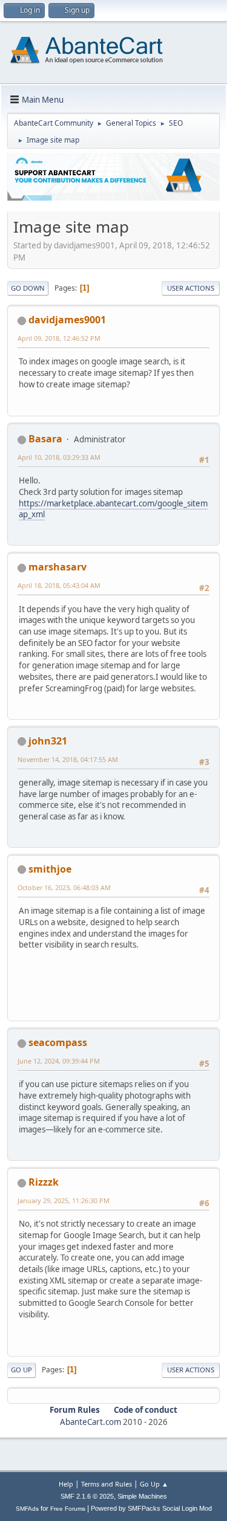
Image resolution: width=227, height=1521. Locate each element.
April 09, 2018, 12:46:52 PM (59, 338)
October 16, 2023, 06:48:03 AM (64, 887)
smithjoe (49, 869)
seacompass (57, 1042)
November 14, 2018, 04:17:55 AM (68, 759)
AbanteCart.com (90, 1421)
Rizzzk (43, 1182)
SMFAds (27, 1508)
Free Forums (67, 1508)
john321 (47, 741)
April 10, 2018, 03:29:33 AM (59, 457)
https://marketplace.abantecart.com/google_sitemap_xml (113, 509)
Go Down (28, 287)
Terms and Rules (106, 1483)
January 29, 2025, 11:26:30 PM (64, 1200)
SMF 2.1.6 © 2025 (87, 1496)
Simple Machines (142, 1496)
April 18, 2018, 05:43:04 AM (59, 585)
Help (66, 1483)
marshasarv (57, 566)
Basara (45, 438)
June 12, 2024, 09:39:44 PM (59, 1060)
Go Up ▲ (154, 1483)
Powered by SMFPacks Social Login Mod (151, 1508)
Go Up (21, 1369)
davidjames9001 (67, 319)
